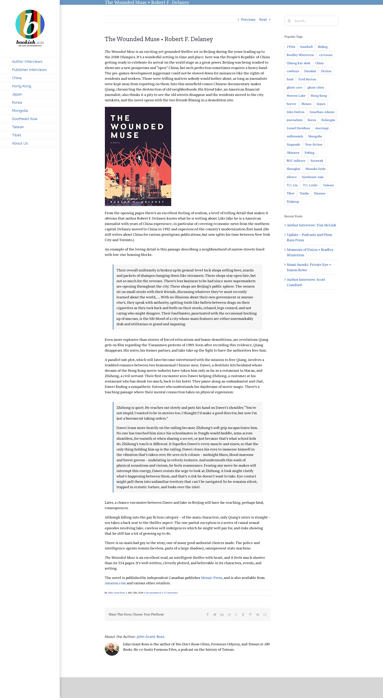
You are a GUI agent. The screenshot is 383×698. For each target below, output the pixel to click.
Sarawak (317, 160)
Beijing (323, 46)
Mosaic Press (211, 577)
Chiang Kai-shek (298, 63)
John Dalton (295, 112)
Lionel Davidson (298, 128)
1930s (291, 46)
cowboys (293, 71)
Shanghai (293, 169)
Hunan (306, 104)
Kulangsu (328, 120)
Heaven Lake (296, 95)
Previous (248, 19)
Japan (321, 104)
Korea (312, 120)
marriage (322, 128)
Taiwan (328, 185)
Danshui (310, 71)
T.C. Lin (292, 185)
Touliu (304, 193)
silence (292, 177)
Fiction (326, 71)
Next (263, 19)
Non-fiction (313, 144)
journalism (294, 120)
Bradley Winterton (300, 55)
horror (291, 104)
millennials (295, 136)
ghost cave (294, 87)
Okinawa (293, 152)
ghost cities (315, 87)
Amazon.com (115, 583)
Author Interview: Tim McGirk (311, 225)
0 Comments (171, 592)
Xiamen (319, 193)
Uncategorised (153, 592)
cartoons (325, 55)
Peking (309, 152)
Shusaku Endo (315, 169)
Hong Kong (319, 95)
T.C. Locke (310, 185)
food (290, 79)
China (319, 63)
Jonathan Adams (322, 112)
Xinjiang (293, 201)
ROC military (296, 160)
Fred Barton (307, 79)
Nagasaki (293, 144)
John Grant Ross (116, 592)
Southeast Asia (313, 177)
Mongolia (315, 136)
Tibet (290, 193)
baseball (306, 46)
